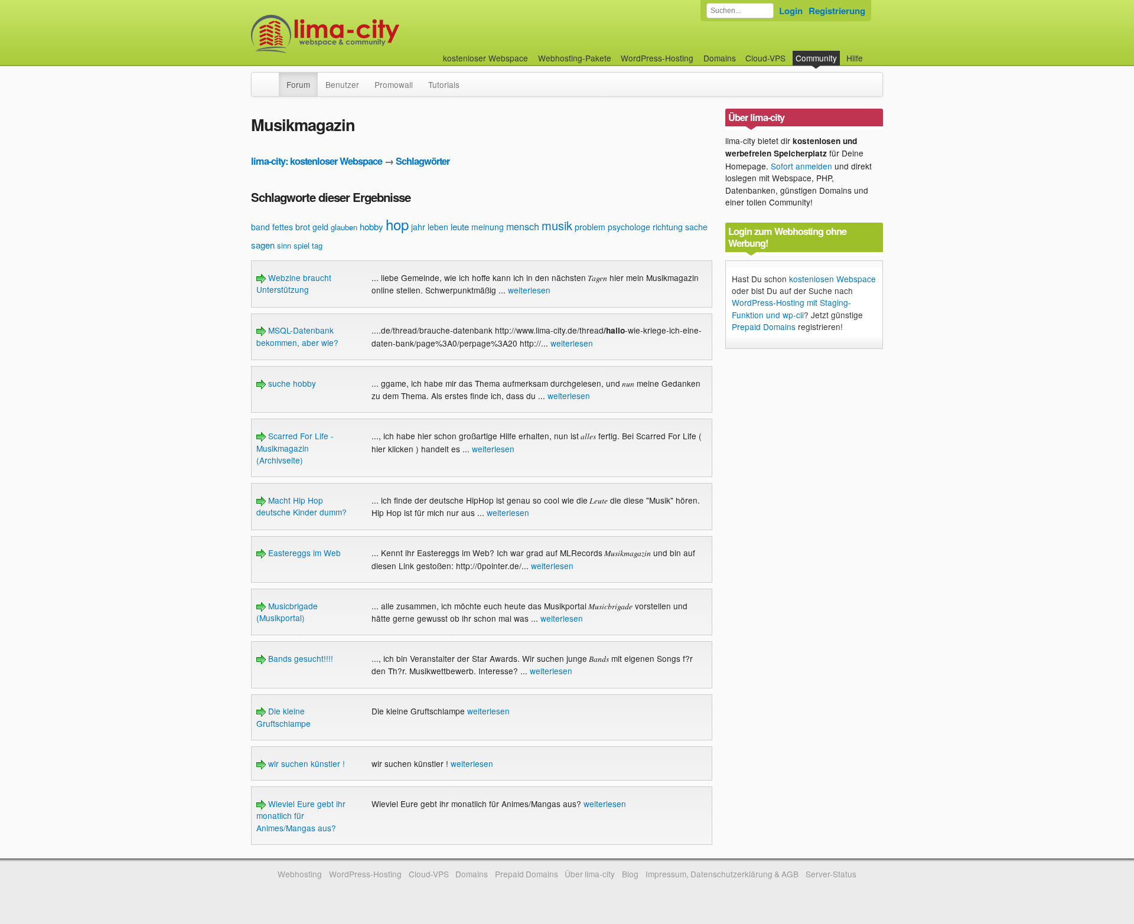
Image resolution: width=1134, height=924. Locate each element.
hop (397, 224)
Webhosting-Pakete (574, 58)
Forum (298, 84)
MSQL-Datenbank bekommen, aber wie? (297, 336)
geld (320, 227)
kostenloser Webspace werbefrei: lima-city (369, 34)
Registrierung (837, 11)
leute (460, 226)
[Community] (271, 78)
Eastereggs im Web (303, 553)
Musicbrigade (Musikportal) (287, 611)
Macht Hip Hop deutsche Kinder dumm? (301, 506)
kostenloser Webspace (485, 58)
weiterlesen (529, 290)
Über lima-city (590, 874)
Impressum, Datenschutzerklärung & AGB (722, 874)
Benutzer (342, 84)
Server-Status (831, 874)
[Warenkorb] (872, 52)
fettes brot (291, 227)
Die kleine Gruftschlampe (283, 717)
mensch (522, 226)
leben (438, 227)
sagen (263, 245)
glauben (344, 227)
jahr (418, 227)
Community (816, 58)
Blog (630, 874)
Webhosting (300, 874)
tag (317, 245)
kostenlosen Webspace (832, 279)
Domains (719, 58)
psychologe (629, 227)
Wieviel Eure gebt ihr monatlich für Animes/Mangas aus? (301, 816)
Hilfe (854, 58)
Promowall (393, 84)
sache (696, 227)
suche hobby (291, 383)
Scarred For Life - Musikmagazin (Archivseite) (295, 448)
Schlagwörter (422, 161)
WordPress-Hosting (657, 58)
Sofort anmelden (801, 166)
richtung (668, 227)
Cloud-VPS (765, 58)
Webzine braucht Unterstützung (293, 283)
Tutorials (444, 84)
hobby (371, 226)
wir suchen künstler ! (305, 763)
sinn (284, 245)
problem (590, 227)
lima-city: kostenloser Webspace (316, 161)
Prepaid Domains (764, 326)
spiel (301, 245)
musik (557, 225)
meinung (487, 227)
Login (791, 11)
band (260, 227)
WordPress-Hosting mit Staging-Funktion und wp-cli (791, 308)
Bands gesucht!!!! (299, 658)
